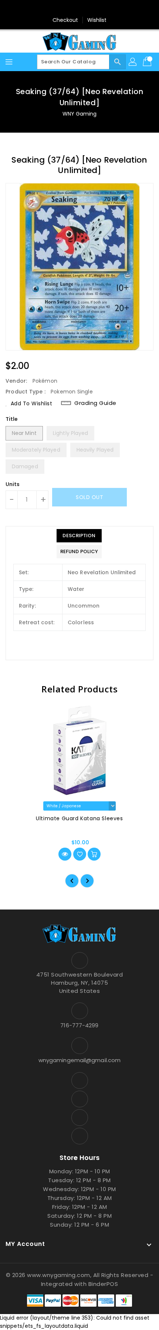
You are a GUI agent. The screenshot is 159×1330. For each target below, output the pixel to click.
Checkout (65, 20)
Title (12, 419)
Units (13, 484)
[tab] (79, 535)
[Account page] (133, 61)
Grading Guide (95, 403)
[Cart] (148, 61)
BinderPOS (103, 1284)
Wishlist (97, 20)
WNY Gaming (79, 113)
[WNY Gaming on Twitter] (72, 8)
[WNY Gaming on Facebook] (58, 8)
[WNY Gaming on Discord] (86, 8)
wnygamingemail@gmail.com (79, 1060)
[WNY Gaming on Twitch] (100, 8)
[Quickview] (64, 854)
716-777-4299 (79, 1025)
